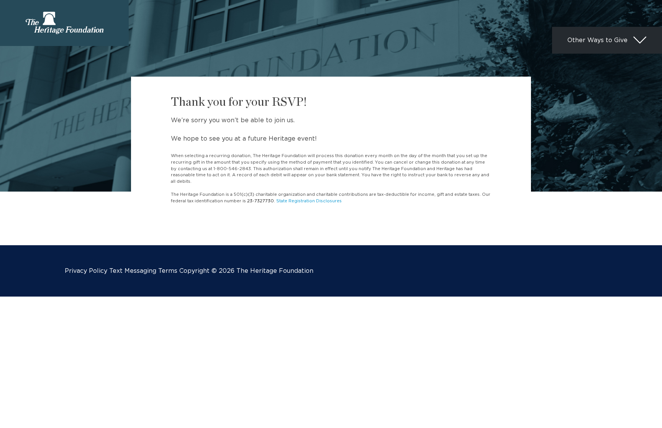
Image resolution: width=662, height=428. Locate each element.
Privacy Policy (86, 270)
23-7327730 (260, 200)
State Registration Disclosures (309, 200)
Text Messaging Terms (143, 270)
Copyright (194, 270)
